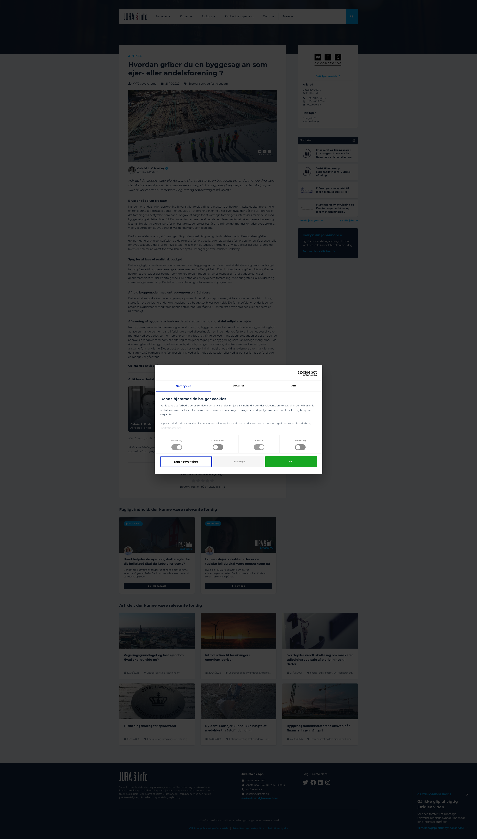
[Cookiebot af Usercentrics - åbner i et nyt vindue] (300, 373)
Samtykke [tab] (183, 386)
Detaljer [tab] (238, 385)
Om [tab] (293, 385)
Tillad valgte (238, 461)
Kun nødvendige (186, 461)
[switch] (218, 447)
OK (291, 461)
